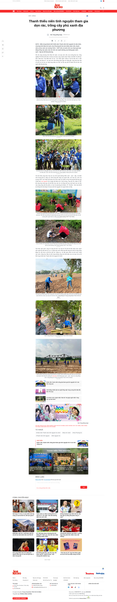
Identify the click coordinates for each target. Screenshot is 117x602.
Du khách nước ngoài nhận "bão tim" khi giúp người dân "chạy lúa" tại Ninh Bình (62, 398)
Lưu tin (2, 48)
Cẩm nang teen (87, 577)
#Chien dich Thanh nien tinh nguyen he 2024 (48, 432)
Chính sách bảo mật (93, 583)
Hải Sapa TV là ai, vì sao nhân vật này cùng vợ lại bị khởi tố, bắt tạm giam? (23, 514)
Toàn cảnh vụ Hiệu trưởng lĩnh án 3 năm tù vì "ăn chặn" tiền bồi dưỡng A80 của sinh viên (46, 515)
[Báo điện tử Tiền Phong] (89, 574)
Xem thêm (103, 11)
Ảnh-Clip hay (76, 11)
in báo (61, 40)
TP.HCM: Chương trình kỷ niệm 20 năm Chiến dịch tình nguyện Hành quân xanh (63, 469)
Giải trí (31, 11)
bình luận (64, 40)
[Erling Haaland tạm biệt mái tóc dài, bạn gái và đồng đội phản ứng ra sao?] (71, 506)
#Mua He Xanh (66, 432)
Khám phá (25, 11)
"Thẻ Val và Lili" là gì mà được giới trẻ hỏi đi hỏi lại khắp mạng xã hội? (70, 553)
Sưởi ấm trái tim (66, 577)
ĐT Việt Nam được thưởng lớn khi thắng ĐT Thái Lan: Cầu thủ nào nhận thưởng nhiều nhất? (47, 535)
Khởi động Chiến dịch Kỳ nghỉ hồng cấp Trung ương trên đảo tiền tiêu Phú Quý (63, 390)
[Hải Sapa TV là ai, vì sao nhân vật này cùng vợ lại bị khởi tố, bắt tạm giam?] (23, 506)
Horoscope (97, 11)
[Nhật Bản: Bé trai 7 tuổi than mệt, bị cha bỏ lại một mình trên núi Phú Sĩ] (23, 525)
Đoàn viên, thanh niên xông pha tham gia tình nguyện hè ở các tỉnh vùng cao (62, 383)
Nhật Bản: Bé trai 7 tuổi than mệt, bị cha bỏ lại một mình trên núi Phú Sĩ (23, 534)
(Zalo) (41, 585)
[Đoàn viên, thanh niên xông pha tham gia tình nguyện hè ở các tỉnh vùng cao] (40, 384)
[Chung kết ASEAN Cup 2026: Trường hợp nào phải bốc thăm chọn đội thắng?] (71, 525)
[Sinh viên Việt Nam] (100, 574)
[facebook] (101, 1)
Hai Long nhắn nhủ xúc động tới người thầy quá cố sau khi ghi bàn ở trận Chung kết (23, 554)
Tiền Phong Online (49, 1)
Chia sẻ (2, 45)
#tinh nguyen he (56, 435)
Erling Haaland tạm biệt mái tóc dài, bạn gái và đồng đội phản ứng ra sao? (70, 515)
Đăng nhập (38, 479)
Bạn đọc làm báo (20, 598)
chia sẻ (52, 40)
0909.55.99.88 (36, 585)
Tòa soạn (15, 583)
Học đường (38, 11)
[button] (85, 456)
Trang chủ (14, 11)
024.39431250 (17, 588)
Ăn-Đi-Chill (68, 11)
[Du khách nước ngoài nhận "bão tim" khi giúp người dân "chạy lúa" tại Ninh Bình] (40, 399)
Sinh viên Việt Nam (73, 1)
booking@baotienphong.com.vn (40, 587)
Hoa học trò (17, 572)
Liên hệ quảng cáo (37, 583)
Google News (87, 16)
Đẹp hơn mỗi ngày (47, 11)
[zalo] (79, 587)
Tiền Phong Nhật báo (60, 1)
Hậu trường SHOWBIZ (59, 11)
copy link (58, 40)
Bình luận (2, 52)
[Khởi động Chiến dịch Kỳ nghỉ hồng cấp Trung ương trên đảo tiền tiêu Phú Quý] (40, 391)
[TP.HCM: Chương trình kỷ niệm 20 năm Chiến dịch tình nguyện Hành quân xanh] (64, 459)
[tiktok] (76, 587)
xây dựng (54, 376)
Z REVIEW (84, 11)
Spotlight (90, 11)
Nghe (2, 41)
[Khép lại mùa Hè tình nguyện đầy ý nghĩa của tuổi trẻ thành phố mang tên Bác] (40, 459)
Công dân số (25, 580)
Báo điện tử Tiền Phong (58, 6)
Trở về (2, 56)
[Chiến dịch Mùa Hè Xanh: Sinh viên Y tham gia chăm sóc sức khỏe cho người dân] (88, 459)
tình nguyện (44, 181)
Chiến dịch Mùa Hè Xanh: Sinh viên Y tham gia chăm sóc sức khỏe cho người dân (87, 469)
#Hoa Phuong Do (77, 432)
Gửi (84, 487)
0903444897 (54, 585)
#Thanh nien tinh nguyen (42, 435)
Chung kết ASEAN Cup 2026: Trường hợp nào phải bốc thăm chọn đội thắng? (71, 535)
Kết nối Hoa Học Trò (47, 580)
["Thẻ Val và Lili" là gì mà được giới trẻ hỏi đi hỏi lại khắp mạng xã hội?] (71, 544)
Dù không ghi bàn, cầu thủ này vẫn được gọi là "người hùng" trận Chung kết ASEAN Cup (46, 554)
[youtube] (103, 1)
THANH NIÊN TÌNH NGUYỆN (58, 451)
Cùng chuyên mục (21, 497)
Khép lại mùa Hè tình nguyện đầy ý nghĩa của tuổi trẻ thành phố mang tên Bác (40, 469)
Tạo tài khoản (47, 479)
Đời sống (19, 11)
